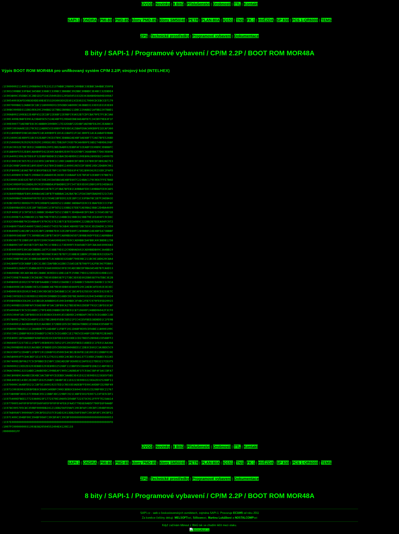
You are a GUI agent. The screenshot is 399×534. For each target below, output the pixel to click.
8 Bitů (178, 4)
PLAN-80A (210, 20)
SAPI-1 (74, 20)
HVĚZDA (265, 20)
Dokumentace (246, 36)
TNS (240, 20)
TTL (237, 4)
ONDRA (90, 20)
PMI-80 (106, 20)
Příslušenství (198, 4)
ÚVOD (147, 4)
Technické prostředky (170, 36)
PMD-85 (122, 20)
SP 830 (283, 20)
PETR (193, 20)
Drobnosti (222, 4)
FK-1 (251, 20)
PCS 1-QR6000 (305, 20)
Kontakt (251, 4)
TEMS (326, 20)
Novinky (162, 4)
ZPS (144, 36)
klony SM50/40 (172, 20)
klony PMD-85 (144, 20)
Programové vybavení (211, 36)
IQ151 (228, 20)
